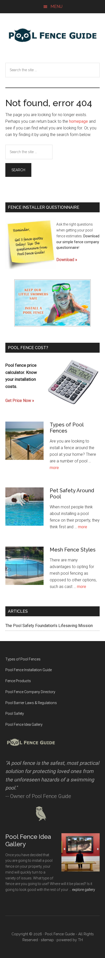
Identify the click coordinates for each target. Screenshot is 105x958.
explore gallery (83, 890)
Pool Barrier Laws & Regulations (31, 703)
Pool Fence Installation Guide (28, 670)
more (54, 467)
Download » (66, 259)
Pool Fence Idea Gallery (24, 724)
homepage (78, 121)
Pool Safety (14, 713)
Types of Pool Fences (66, 428)
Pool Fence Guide (52, 34)
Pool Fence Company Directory (30, 692)
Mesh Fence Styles (73, 550)
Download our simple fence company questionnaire (77, 242)
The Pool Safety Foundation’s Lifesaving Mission (49, 625)
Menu (56, 6)
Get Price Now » (19, 400)
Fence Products (18, 681)
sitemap (47, 940)
